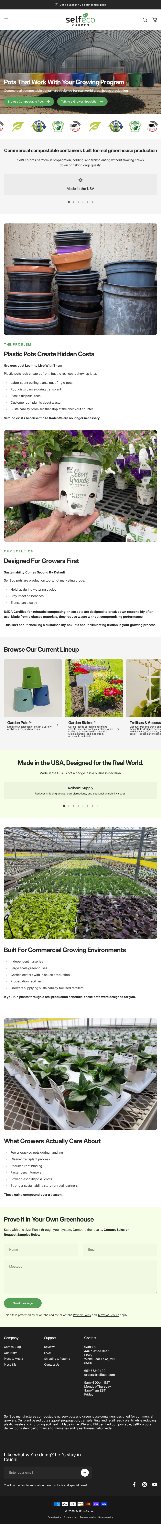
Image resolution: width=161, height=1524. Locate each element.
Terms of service (88, 1517)
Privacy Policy (82, 1315)
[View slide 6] (92, 202)
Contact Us (51, 1364)
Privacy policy (71, 1517)
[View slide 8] (97, 806)
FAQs (47, 1353)
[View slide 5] (87, 202)
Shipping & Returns (57, 1358)
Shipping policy (105, 1517)
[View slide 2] (73, 202)
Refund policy (54, 1517)
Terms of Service (108, 1315)
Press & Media (13, 1358)
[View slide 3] (78, 202)
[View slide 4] (82, 202)
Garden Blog (12, 1347)
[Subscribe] (85, 1473)
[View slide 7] (92, 806)
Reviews (49, 1347)
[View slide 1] (68, 202)
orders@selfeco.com (99, 1375)
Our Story (10, 1353)
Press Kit (10, 1364)
